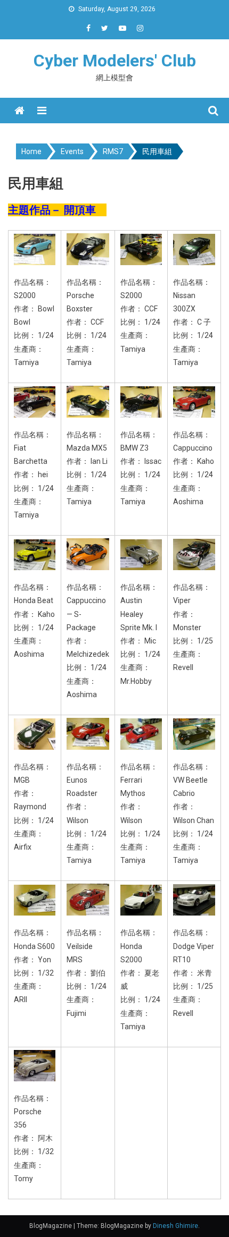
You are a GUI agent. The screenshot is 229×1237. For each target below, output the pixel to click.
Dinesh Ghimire (175, 1226)
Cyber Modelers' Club (115, 60)
